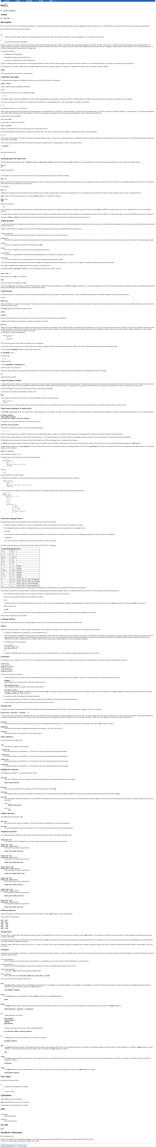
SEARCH (51, 0)
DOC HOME (6, 0)
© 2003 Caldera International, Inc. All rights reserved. (14, 1144)
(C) (24, 37)
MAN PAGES (29, 0)
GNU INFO (41, 0)
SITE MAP (18, 0)
